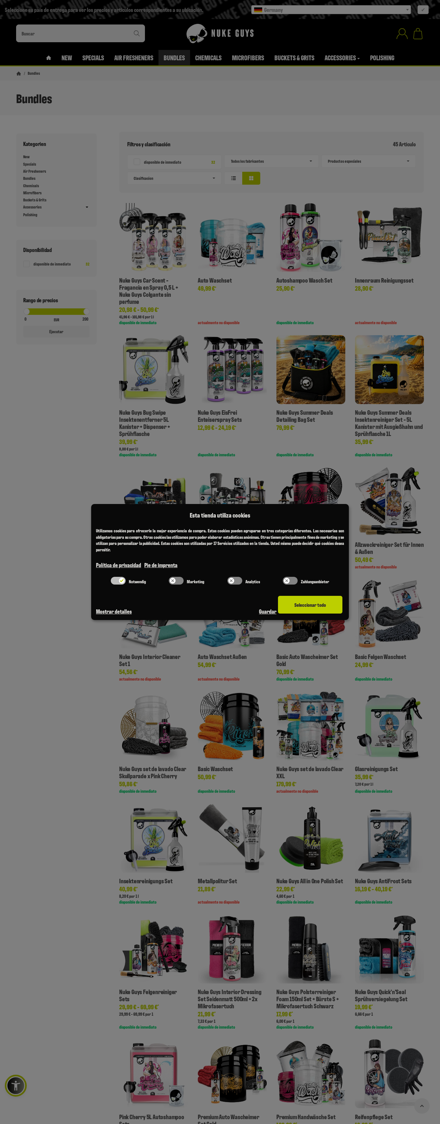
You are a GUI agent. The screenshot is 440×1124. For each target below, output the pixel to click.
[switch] (118, 581)
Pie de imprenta (160, 564)
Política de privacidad (118, 564)
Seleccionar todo (310, 604)
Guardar (267, 611)
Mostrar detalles (114, 611)
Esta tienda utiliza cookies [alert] (220, 515)
